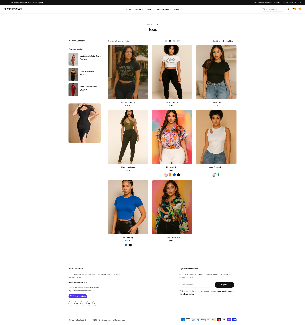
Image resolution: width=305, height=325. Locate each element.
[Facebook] (71, 303)
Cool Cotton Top (216, 167)
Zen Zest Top (128, 237)
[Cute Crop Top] (172, 72)
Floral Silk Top (172, 167)
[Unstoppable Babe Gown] (73, 59)
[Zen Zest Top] (128, 207)
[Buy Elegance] (13, 9)
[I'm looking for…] (264, 9)
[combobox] (273, 9)
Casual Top (216, 102)
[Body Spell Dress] (73, 74)
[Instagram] (76, 303)
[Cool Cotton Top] (216, 137)
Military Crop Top (128, 102)
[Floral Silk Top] (172, 137)
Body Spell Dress (87, 71)
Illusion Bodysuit (128, 167)
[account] (288, 9)
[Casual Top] (216, 72)
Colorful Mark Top (172, 237)
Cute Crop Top (172, 102)
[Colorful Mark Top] (172, 207)
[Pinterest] (94, 303)
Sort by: (216, 41)
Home (149, 24)
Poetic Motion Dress (88, 86)
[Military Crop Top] (128, 72)
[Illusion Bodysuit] (128, 137)
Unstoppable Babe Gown (90, 56)
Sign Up (224, 285)
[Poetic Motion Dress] (73, 89)
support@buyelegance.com (80, 291)
